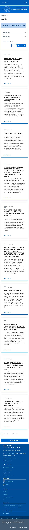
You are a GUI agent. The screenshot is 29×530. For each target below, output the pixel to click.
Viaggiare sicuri (6, 473)
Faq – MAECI (6, 513)
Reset (14, 45)
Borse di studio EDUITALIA (13, 290)
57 (13, 434)
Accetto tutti (23, 527)
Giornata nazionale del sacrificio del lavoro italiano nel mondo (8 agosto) (12, 98)
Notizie (4, 500)
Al (3, 34)
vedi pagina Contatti (11, 458)
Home (2, 15)
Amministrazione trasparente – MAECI (12, 508)
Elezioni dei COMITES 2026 (13, 133)
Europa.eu (7, 484)
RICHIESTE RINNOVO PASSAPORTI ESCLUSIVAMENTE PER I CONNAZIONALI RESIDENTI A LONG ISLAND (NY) (14, 327)
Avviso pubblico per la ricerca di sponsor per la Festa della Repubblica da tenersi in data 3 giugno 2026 (13, 365)
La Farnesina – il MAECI (8, 467)
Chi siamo (5, 491)
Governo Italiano (5, 2)
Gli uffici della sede (7, 461)
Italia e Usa (5, 494)
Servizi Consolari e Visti (8, 497)
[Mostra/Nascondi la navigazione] (3, 9)
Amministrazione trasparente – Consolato (12, 505)
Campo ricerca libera (8, 42)
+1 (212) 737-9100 (9, 453)
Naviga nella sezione (14, 440)
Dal (3, 30)
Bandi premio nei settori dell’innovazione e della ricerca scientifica (13, 60)
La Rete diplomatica (7, 470)
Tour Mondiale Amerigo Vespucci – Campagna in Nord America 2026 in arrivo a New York (14, 212)
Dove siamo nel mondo (8, 476)
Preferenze (13, 527)
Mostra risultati (21, 45)
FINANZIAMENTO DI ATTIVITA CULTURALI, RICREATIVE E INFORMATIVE (13, 403)
